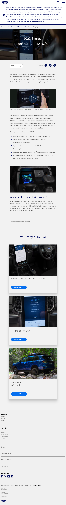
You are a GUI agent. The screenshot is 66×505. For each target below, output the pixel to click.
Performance (4, 434)
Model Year (13, 63)
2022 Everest (21, 27)
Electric (3, 432)
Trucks (3, 438)
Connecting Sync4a (34, 27)
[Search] (58, 3)
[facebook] (45, 65)
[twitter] (50, 65)
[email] (54, 65)
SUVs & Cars (4, 436)
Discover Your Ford (8, 27)
